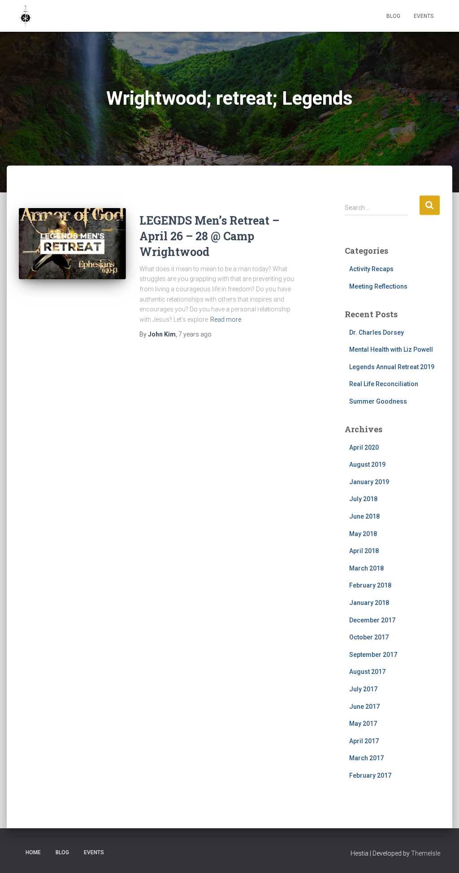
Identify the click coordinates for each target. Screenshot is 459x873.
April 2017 (364, 741)
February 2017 (370, 775)
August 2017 (367, 671)
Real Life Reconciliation (383, 384)
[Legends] (25, 16)
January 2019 (369, 481)
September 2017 (373, 654)
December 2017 (372, 620)
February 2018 (370, 585)
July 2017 (363, 689)
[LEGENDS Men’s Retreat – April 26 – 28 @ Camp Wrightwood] (72, 244)
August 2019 (367, 464)
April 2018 (364, 550)
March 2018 (366, 568)
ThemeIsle (425, 853)
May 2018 (363, 533)
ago (195, 334)
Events (423, 16)
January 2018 (369, 602)
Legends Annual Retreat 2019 (391, 366)
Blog (393, 16)
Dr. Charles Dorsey (376, 332)
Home (33, 852)
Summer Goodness (378, 401)
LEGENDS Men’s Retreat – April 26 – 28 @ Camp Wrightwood (209, 236)
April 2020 (364, 447)
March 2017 (366, 758)
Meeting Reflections (378, 286)
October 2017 (369, 637)
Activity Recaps (371, 269)
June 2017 (364, 706)
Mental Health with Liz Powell (391, 349)
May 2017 (363, 723)
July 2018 (363, 499)
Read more (225, 319)
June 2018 (364, 516)
